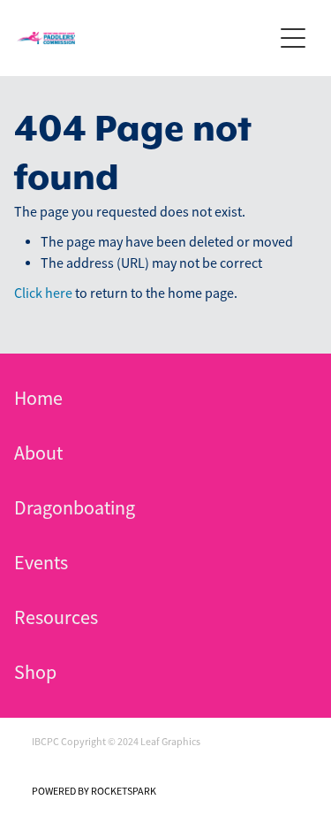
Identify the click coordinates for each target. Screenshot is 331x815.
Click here (43, 293)
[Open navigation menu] (293, 38)
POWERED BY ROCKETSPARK (94, 791)
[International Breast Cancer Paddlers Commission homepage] (145, 38)
